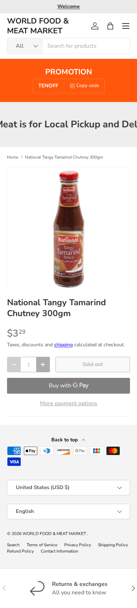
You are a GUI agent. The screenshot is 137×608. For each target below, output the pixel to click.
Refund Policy (20, 551)
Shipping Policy (113, 545)
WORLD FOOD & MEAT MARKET (54, 533)
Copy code (87, 85)
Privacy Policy (77, 545)
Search (13, 545)
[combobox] (68, 46)
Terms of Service (42, 545)
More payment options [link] (68, 403)
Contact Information (59, 551)
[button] (110, 26)
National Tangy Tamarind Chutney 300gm (64, 157)
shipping (63, 344)
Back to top (65, 439)
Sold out (93, 364)
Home (12, 157)
